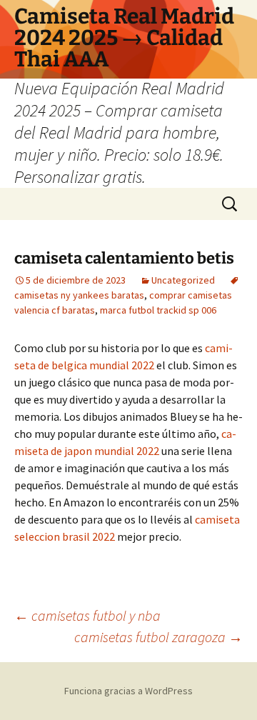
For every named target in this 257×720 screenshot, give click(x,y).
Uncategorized (183, 280)
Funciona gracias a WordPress (128, 690)
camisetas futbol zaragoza (158, 637)
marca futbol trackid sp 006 (158, 310)
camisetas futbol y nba (87, 615)
